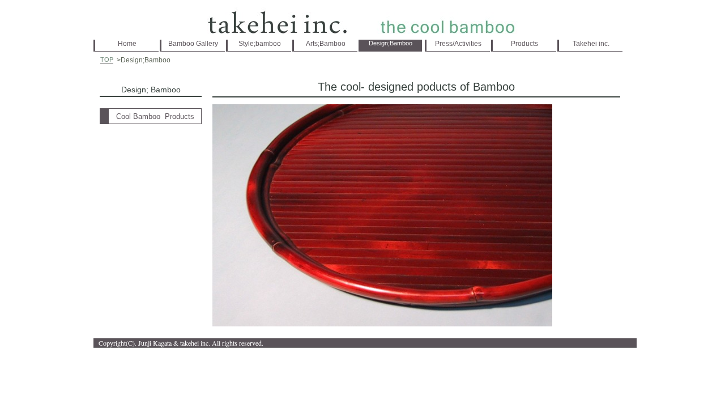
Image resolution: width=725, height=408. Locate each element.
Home (127, 44)
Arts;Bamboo (326, 44)
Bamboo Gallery (193, 44)
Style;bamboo (259, 44)
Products (524, 44)
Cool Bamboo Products (155, 116)
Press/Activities (458, 44)
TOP (106, 59)
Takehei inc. (591, 44)
